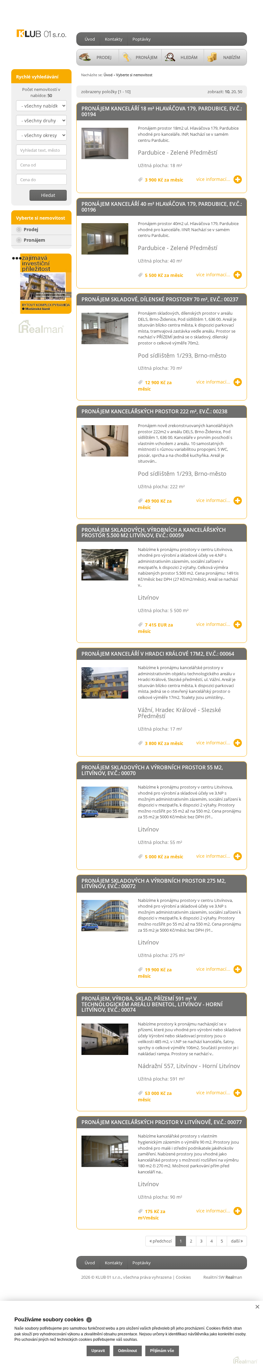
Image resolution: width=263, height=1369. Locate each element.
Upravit (98, 1351)
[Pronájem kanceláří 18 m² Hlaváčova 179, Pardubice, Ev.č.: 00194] (105, 144)
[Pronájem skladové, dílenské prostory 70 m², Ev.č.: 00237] (105, 329)
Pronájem (33, 240)
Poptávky (141, 39)
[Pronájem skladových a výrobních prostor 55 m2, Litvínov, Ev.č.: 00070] (105, 803)
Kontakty (114, 39)
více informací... (213, 179)
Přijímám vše (162, 1351)
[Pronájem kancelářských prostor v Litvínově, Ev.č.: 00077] (105, 1152)
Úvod (90, 39)
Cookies (183, 1277)
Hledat (48, 195)
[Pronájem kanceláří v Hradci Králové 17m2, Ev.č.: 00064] (105, 683)
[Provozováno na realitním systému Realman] (41, 326)
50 (240, 91)
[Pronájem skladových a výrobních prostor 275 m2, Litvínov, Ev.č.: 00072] (105, 916)
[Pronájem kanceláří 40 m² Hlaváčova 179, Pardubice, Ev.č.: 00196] (105, 239)
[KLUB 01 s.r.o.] (41, 25)
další (236, 1241)
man (233, 1277)
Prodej (30, 229)
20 (233, 91)
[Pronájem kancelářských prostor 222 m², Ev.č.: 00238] (105, 441)
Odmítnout (127, 1351)
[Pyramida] (41, 284)
